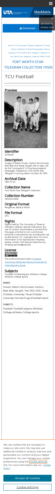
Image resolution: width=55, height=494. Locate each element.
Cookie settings (38, 461)
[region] (27, 466)
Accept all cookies (27, 478)
